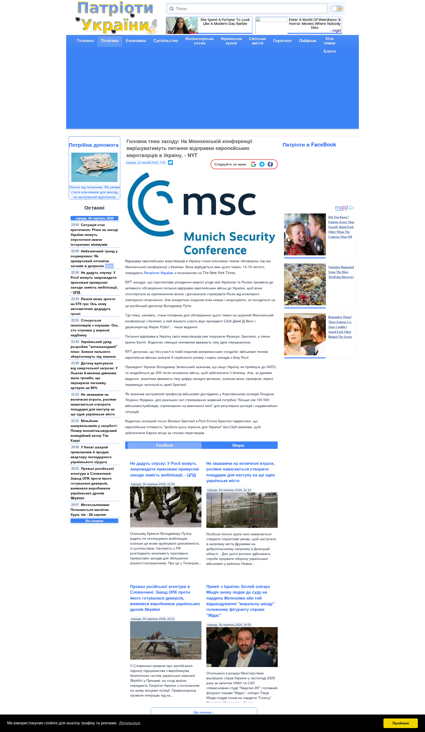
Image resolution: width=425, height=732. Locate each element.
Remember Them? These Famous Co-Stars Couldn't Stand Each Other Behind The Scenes (340, 327)
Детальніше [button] (129, 723)
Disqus (238, 445)
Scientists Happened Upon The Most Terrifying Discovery (341, 272)
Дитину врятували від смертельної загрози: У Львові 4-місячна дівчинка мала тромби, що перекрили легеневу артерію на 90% (94, 375)
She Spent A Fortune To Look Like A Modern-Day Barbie (225, 21)
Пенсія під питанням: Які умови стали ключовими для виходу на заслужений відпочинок (94, 191)
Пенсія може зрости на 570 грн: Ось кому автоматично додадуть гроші (93, 306)
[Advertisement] (212, 94)
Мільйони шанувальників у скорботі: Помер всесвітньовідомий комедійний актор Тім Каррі (94, 430)
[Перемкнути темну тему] (337, 8)
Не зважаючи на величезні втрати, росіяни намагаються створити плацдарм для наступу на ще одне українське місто (93, 404)
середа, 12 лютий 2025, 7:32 (146, 162)
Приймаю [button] (401, 723)
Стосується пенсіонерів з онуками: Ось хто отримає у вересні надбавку (94, 327)
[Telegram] (261, 164)
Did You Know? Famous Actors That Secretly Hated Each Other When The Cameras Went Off (341, 227)
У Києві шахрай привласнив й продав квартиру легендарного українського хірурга (91, 454)
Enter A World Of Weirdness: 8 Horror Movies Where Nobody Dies (315, 23)
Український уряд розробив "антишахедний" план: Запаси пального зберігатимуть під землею (94, 349)
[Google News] (253, 164)
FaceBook (164, 445)
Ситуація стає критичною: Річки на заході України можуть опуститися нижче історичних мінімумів (94, 234)
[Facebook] (270, 164)
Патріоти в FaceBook (309, 144)
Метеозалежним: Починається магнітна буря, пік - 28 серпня (90, 509)
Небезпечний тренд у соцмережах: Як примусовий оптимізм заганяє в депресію (94, 258)
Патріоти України (158, 272)
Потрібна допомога (94, 144)
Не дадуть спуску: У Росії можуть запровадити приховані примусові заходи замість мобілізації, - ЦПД (94, 282)
